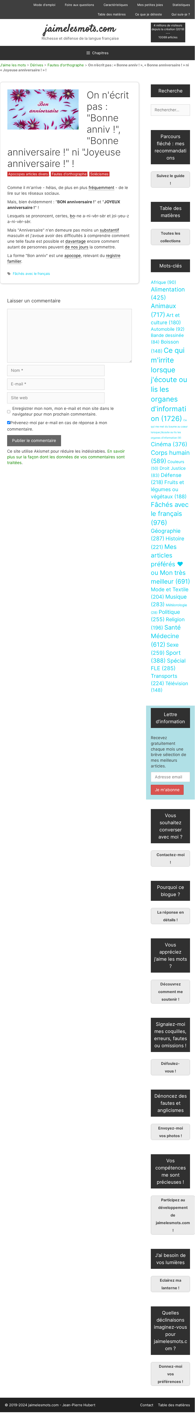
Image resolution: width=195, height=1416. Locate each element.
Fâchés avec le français (31, 274)
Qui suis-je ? (180, 14)
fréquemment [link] (101, 187)
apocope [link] (72, 255)
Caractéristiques (116, 5)
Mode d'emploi (44, 5)
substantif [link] (109, 230)
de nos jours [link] (76, 247)
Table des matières (112, 14)
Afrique (163, 282)
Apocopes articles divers (28, 174)
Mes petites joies (150, 5)
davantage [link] (75, 241)
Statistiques (181, 5)
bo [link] (72, 215)
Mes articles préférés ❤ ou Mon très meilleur (170, 564)
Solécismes (99, 174)
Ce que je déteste (148, 14)
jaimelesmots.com (80, 29)
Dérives (36, 65)
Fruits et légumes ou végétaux (169, 489)
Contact (146, 1405)
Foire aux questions (79, 5)
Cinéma (169, 444)
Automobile (168, 329)
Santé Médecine (166, 636)
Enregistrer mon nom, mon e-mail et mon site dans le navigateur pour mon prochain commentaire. (63, 411)
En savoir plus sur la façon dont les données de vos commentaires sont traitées (66, 457)
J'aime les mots (13, 65)
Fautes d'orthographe (66, 65)
